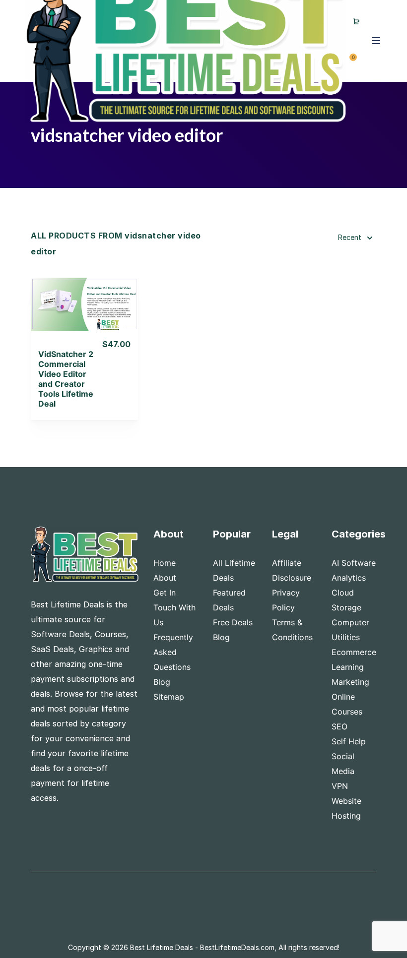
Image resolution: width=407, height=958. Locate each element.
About (164, 578)
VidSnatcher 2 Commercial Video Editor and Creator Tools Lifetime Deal (65, 379)
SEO (339, 726)
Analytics (349, 578)
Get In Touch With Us (174, 607)
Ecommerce (354, 652)
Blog (161, 682)
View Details (84, 291)
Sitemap (168, 697)
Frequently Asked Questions (173, 652)
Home (164, 563)
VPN (340, 786)
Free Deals (233, 622)
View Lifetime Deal (84, 316)
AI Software (354, 563)
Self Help (349, 741)
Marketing (350, 682)
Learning (348, 667)
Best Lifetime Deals (161, 947)
